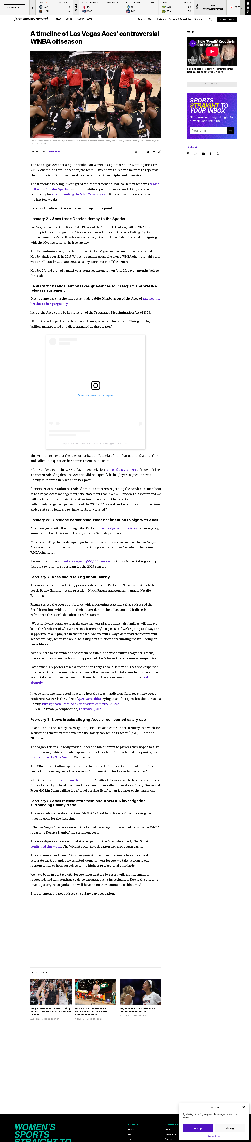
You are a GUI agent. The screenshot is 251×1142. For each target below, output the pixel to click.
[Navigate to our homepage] (31, 19)
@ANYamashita (89, 699)
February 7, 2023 (90, 709)
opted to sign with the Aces (117, 528)
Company (172, 1124)
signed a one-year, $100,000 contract (85, 561)
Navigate (134, 1124)
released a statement (120, 469)
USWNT (80, 19)
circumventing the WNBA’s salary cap (79, 194)
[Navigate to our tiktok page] (195, 154)
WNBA (69, 19)
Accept (198, 1128)
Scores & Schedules (180, 19)
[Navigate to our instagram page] (188, 154)
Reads (141, 19)
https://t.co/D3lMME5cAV (60, 704)
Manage (230, 1128)
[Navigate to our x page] (218, 154)
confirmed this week (45, 846)
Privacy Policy (214, 1136)
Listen (160, 19)
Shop (197, 19)
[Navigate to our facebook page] (210, 154)
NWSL (59, 19)
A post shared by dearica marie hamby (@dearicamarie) (95, 443)
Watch (151, 19)
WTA (89, 19)
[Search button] (210, 19)
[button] (243, 1107)
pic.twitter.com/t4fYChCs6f (99, 704)
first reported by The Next (49, 757)
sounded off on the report (71, 780)
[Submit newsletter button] (230, 130)
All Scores (248, 7)
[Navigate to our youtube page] (203, 154)
